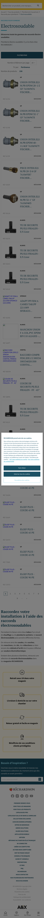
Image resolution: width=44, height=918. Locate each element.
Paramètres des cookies (22, 480)
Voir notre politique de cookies (18, 459)
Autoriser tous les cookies (22, 474)
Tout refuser (22, 468)
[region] (22, 459)
